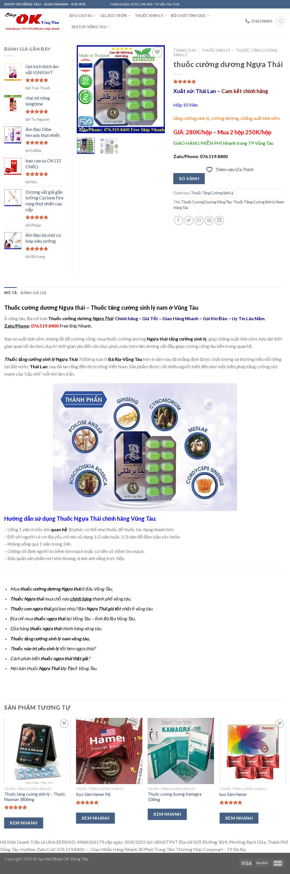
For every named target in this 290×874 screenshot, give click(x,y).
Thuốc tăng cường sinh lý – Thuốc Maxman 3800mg (34, 797)
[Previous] (85, 89)
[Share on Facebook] (178, 220)
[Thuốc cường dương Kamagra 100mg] (181, 751)
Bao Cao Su (81, 15)
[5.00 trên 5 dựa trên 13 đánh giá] (229, 81)
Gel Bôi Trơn (113, 15)
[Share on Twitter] (188, 220)
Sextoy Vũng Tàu (88, 27)
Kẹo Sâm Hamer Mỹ (93, 794)
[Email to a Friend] (199, 220)
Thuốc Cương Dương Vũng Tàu (206, 202)
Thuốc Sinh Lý (149, 15)
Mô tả (10, 292)
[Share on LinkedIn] (219, 220)
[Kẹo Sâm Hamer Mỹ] (109, 751)
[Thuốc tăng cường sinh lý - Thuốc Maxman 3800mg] (37, 751)
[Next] (156, 89)
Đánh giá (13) (33, 292)
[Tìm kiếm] (280, 21)
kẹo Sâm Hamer (233, 794)
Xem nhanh (23, 822)
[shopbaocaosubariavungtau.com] (32, 21)
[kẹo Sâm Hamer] (252, 751)
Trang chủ (184, 50)
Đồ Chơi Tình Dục (188, 15)
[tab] (10, 292)
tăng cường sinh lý (188, 338)
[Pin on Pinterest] (209, 220)
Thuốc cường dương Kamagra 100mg (174, 797)
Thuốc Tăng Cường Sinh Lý (212, 193)
